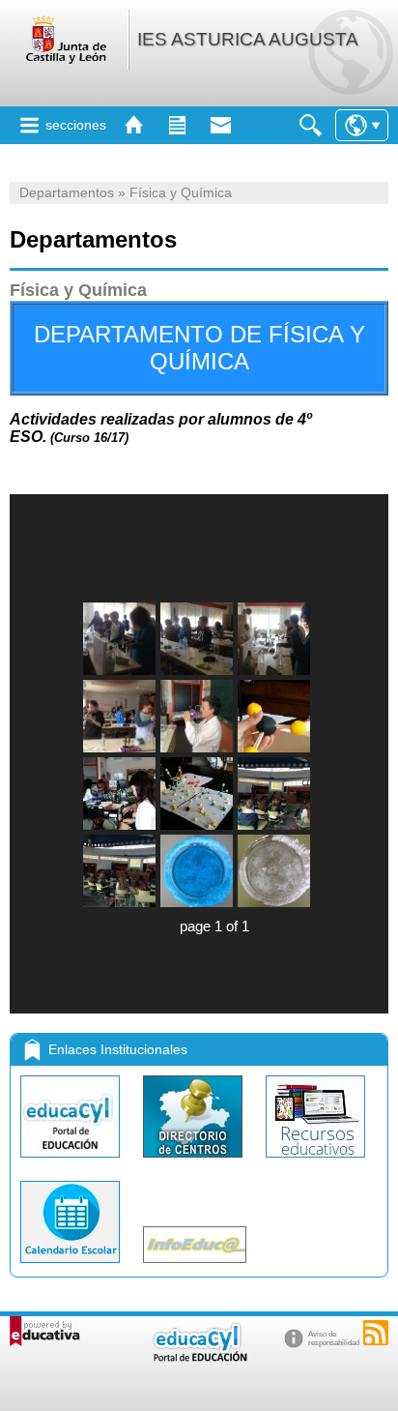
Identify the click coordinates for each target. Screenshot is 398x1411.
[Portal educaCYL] (72, 1162)
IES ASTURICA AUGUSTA (247, 39)
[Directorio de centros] (194, 1162)
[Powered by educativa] (45, 1331)
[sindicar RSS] (375, 1332)
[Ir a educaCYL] (199, 1357)
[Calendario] (72, 1267)
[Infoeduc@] (194, 1267)
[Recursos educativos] (315, 1162)
